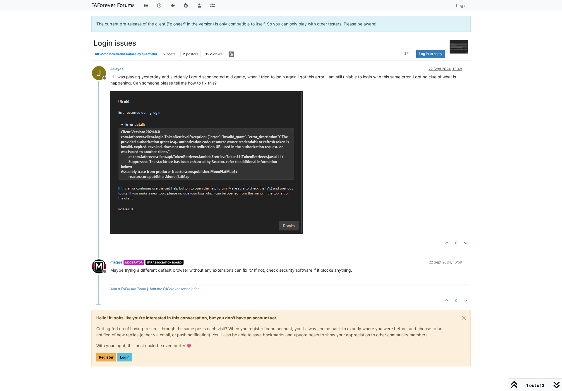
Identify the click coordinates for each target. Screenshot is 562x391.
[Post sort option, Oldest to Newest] (407, 54)
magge (116, 262)
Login (124, 357)
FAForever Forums (113, 5)
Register (106, 357)
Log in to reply (430, 53)
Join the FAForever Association (174, 289)
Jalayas (117, 69)
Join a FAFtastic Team (128, 289)
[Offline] (101, 265)
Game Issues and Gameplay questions (128, 54)
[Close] (463, 318)
